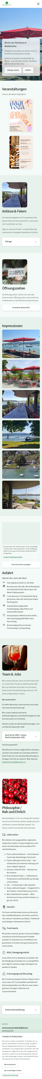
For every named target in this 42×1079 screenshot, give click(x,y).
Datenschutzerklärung (15, 1009)
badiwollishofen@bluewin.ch (14, 762)
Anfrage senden (13, 70)
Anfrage (8, 241)
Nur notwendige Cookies (12, 1070)
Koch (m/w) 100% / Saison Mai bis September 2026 (15, 736)
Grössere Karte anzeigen (20, 564)
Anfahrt (28, 70)
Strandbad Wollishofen (21, 307)
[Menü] (38, 3)
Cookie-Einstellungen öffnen (12, 557)
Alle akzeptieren (10, 1064)
